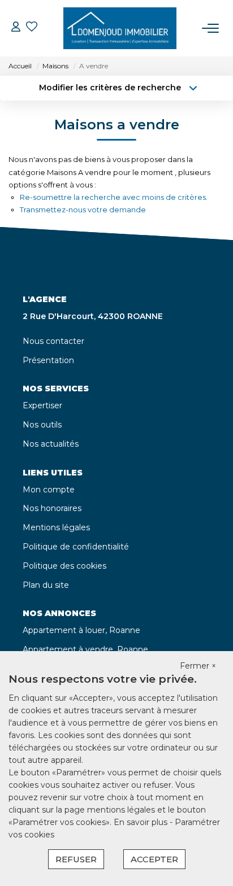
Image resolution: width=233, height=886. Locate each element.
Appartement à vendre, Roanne (85, 649)
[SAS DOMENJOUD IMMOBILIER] (119, 28)
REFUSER (76, 859)
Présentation (48, 360)
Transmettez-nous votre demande (83, 209)
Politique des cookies (64, 566)
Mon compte (49, 490)
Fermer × (198, 666)
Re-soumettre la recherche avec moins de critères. (114, 197)
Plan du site (46, 585)
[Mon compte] (15, 28)
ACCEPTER (154, 859)
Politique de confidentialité (76, 547)
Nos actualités (51, 444)
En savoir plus (142, 822)
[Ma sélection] (31, 28)
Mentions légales (56, 527)
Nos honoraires (52, 508)
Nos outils (42, 425)
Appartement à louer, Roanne (81, 630)
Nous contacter (53, 341)
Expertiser (42, 405)
